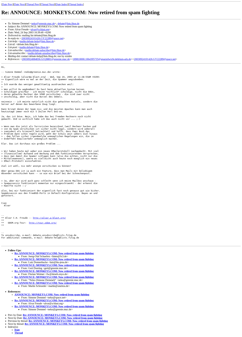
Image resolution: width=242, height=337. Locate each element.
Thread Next (47, 4)
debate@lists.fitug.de (68, 23)
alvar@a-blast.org (40, 29)
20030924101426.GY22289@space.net (42, 38)
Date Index (61, 4)
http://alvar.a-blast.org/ (49, 218)
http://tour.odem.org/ (43, 223)
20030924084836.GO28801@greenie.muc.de (46, 59)
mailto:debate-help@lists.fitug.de (37, 41)
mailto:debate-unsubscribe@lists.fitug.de (49, 53)
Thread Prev (33, 4)
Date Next (19, 4)
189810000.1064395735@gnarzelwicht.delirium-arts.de (102, 59)
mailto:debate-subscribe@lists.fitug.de (45, 50)
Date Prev (7, 4)
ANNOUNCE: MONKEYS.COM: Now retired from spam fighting (51, 294)
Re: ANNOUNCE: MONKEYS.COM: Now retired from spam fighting (54, 253)
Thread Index (76, 4)
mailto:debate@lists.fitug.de (34, 47)
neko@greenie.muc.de (43, 23)
